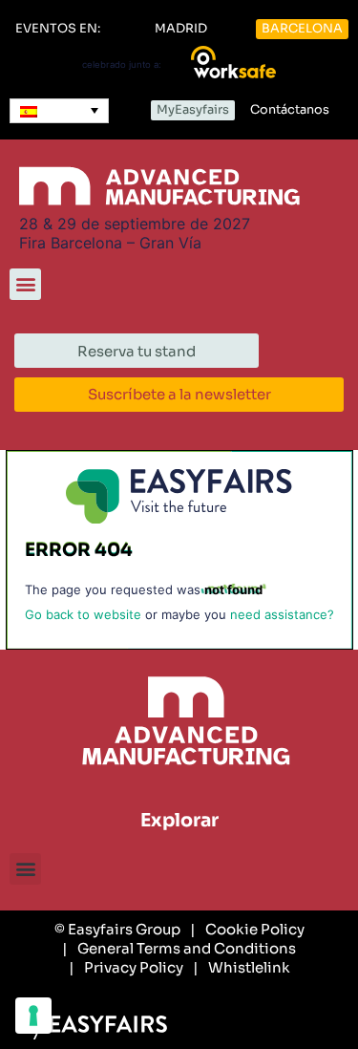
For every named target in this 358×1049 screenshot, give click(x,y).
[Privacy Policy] (126, 967)
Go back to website (83, 614)
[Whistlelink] (241, 967)
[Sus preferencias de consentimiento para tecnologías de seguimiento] (33, 1015)
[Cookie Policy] (247, 929)
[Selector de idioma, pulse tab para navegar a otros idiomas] (59, 110)
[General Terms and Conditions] (179, 948)
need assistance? (282, 614)
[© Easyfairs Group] (117, 929)
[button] (58, 29)
